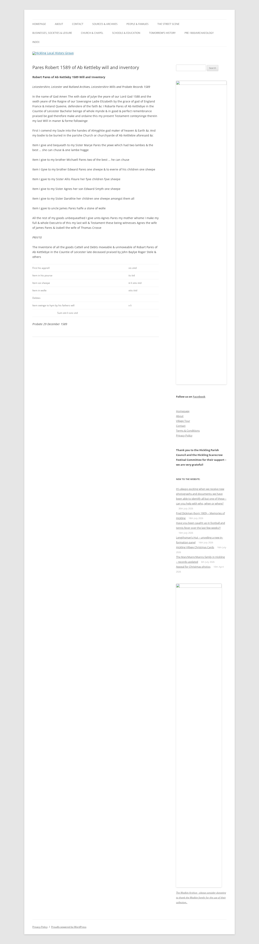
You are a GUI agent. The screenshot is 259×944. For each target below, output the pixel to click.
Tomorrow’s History (162, 33)
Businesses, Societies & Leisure (52, 33)
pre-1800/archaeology (199, 33)
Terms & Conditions (188, 430)
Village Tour (183, 421)
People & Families (137, 24)
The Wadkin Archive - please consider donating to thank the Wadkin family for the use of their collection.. (201, 897)
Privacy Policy (184, 435)
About (59, 24)
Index (35, 42)
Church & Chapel (92, 33)
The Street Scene (168, 24)
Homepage (39, 24)
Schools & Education (126, 33)
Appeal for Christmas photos (193, 566)
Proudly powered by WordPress (68, 927)
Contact (77, 24)
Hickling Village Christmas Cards (195, 547)
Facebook (199, 396)
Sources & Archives (105, 24)
